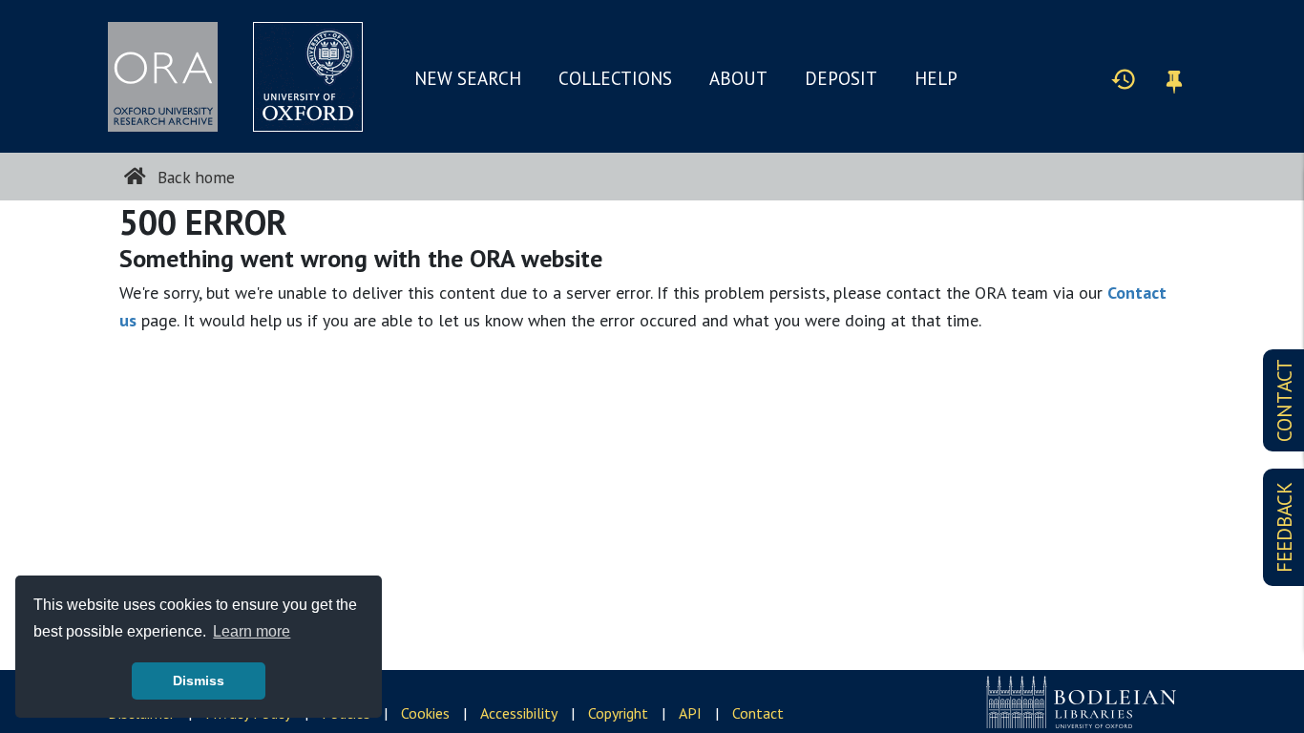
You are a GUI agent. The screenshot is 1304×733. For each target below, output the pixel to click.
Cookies (425, 713)
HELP (936, 78)
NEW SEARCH (467, 78)
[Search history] (1123, 78)
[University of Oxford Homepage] (308, 77)
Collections (615, 78)
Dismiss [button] (198, 680)
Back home (194, 177)
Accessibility (518, 713)
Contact (758, 713)
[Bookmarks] (1174, 79)
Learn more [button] (251, 631)
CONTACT (1284, 400)
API (690, 713)
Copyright (618, 713)
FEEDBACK (1284, 527)
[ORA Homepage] (163, 77)
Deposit (841, 78)
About (738, 78)
